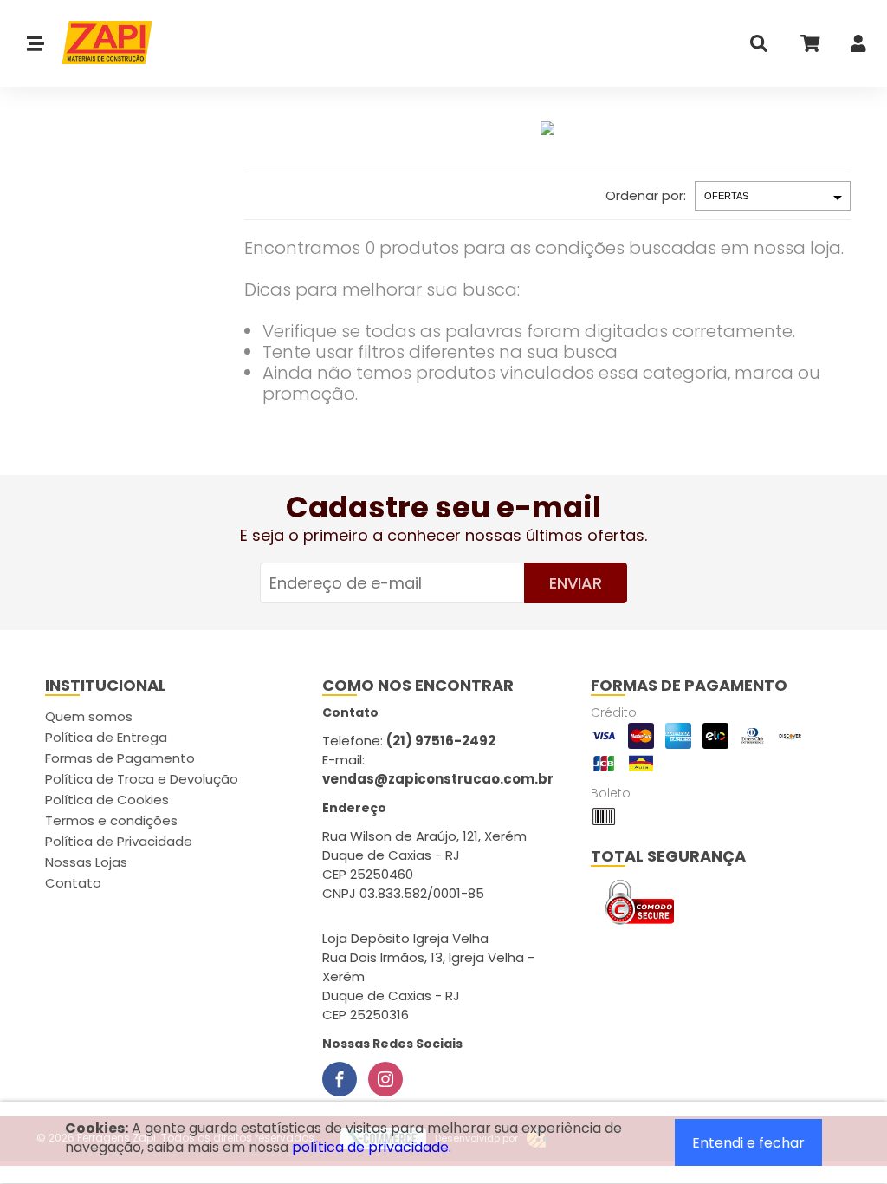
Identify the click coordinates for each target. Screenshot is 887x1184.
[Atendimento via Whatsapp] (787, 1087)
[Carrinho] (809, 47)
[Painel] (858, 47)
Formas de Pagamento (120, 758)
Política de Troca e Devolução (141, 779)
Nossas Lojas (86, 862)
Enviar (575, 583)
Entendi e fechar (748, 1143)
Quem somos (89, 716)
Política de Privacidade (118, 841)
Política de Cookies (107, 799)
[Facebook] (339, 1079)
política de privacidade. (371, 1147)
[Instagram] (385, 1079)
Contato (73, 883)
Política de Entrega (106, 737)
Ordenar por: (645, 195)
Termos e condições (111, 820)
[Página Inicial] (99, 43)
